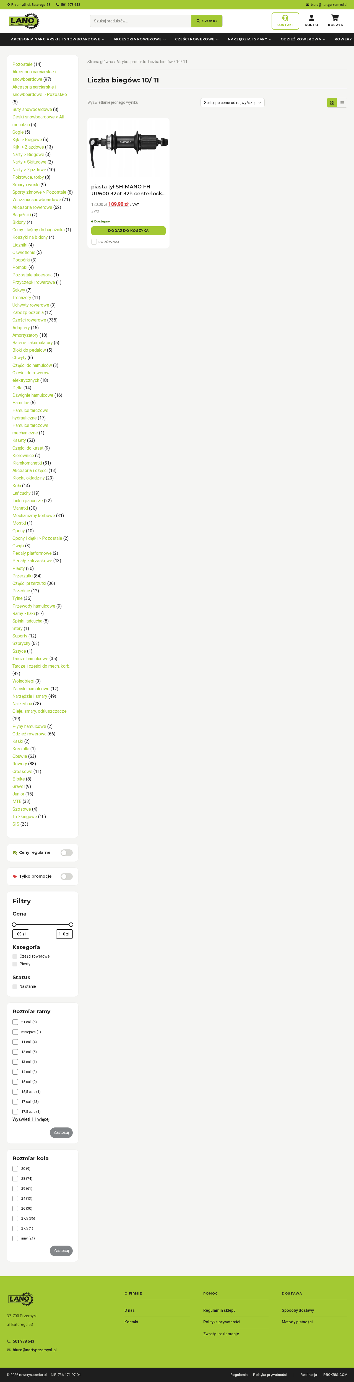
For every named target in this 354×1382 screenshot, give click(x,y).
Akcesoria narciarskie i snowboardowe (55, 39)
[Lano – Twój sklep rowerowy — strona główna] (24, 21)
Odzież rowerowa (301, 39)
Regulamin (239, 1375)
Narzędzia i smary (247, 39)
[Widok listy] (342, 102)
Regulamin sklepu (219, 1310)
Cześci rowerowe (195, 39)
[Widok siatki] (332, 102)
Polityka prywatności (221, 1322)
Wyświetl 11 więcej (31, 1119)
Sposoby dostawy (298, 1310)
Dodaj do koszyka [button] (128, 231)
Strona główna (100, 61)
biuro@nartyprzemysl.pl (329, 5)
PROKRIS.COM (335, 1375)
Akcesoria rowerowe (138, 39)
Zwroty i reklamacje (221, 1334)
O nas (129, 1310)
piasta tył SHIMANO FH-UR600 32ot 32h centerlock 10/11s (126, 190)
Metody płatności (297, 1322)
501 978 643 (70, 5)
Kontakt (131, 1322)
